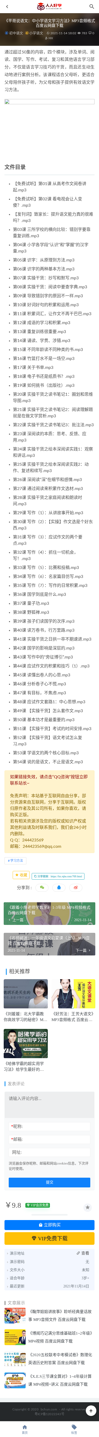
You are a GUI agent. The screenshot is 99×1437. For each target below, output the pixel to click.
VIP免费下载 (52, 1238)
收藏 (23, 875)
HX (50, 38)
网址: (17, 1152)
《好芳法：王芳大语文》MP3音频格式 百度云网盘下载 (72, 1020)
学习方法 (16, 860)
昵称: (17, 1126)
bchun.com (49, 1409)
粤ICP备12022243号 (49, 1414)
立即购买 (52, 1225)
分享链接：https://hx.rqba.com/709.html (59, 876)
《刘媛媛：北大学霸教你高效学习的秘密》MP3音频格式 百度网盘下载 (26, 1020)
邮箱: (17, 1139)
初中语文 (16, 33)
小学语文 (36, 33)
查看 (84, 1253)
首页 (25, 1432)
